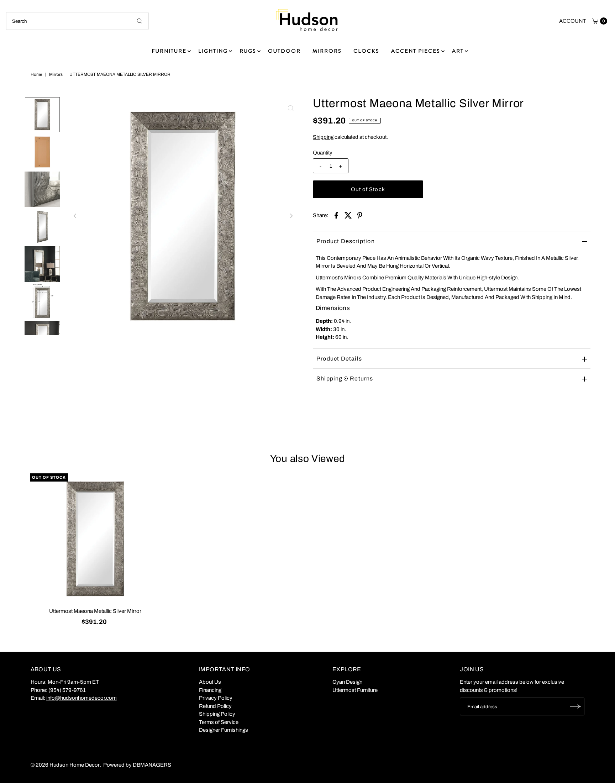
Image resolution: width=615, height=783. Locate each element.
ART (458, 51)
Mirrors (56, 74)
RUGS (248, 51)
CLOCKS (366, 51)
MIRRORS (327, 51)
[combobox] (77, 21)
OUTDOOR (284, 51)
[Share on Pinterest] (359, 215)
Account (572, 21)
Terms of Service (218, 722)
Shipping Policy (217, 714)
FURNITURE (169, 51)
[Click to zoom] (291, 108)
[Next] (291, 216)
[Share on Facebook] (336, 215)
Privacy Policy (215, 698)
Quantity (322, 153)
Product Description (345, 241)
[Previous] (75, 216)
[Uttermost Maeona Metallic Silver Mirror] (95, 538)
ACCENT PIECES (415, 51)
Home (36, 74)
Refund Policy (215, 706)
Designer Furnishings (223, 730)
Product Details (339, 359)
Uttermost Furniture (355, 690)
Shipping (323, 137)
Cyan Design (347, 682)
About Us (210, 682)
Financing (210, 690)
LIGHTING (213, 51)
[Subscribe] (575, 706)
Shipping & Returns (344, 378)
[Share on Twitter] (348, 215)
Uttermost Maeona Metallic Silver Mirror (95, 611)
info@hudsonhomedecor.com (81, 698)
